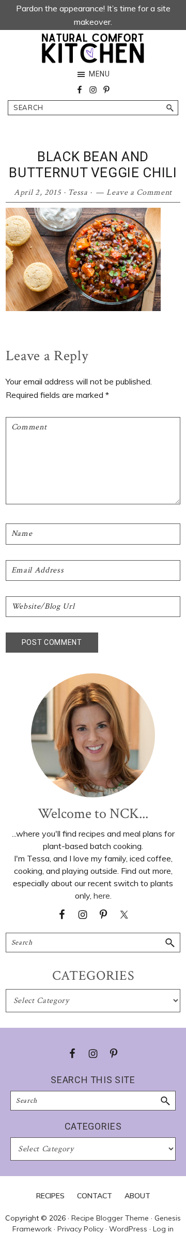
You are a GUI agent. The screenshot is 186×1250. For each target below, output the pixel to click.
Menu (99, 74)
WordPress (128, 1228)
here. (103, 895)
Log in (163, 1228)
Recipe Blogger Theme (110, 1218)
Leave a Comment (139, 192)
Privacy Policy (80, 1228)
